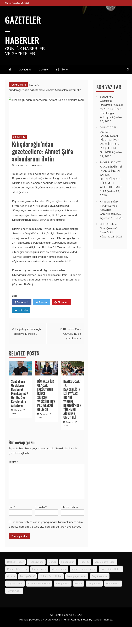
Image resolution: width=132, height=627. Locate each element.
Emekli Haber (39, 569)
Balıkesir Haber (15, 561)
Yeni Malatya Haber (105, 561)
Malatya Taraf (27, 576)
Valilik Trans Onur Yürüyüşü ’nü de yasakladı (70, 333)
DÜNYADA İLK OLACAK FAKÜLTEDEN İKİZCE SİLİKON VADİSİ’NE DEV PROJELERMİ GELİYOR (46, 395)
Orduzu (11, 576)
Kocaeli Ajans (36, 561)
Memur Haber (59, 569)
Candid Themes (102, 619)
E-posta (41, 507)
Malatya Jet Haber (76, 576)
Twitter (43, 302)
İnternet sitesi (69, 507)
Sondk (52, 561)
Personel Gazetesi (17, 569)
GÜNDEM (25, 69)
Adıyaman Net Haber (39, 583)
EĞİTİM (60, 69)
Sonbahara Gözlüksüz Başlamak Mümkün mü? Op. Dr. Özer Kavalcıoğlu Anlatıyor (19, 393)
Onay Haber (94, 583)
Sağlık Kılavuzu (99, 576)
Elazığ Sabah (62, 583)
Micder (78, 583)
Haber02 (84, 561)
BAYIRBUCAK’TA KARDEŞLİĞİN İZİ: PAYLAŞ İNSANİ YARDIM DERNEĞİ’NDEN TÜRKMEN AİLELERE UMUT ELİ (72, 399)
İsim (12, 507)
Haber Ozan (67, 561)
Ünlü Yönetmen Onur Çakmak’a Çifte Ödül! (109, 228)
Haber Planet (113, 583)
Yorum (13, 461)
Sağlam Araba (15, 583)
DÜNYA (43, 69)
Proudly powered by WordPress (39, 619)
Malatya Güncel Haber (83, 569)
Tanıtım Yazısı (14, 590)
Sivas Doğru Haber (111, 569)
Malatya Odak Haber (51, 576)
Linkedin (22, 310)
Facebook (22, 302)
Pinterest (63, 302)
